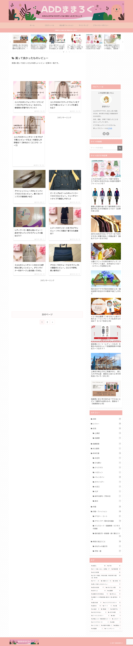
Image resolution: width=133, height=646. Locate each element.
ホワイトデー (107, 482)
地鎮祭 (107, 438)
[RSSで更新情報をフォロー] (107, 133)
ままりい (106, 106)
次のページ (47, 314)
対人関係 (106, 448)
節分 (107, 501)
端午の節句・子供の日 (107, 496)
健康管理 (107, 444)
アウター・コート (108, 516)
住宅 (107, 428)
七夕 (107, 491)
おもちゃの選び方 (107, 546)
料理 (107, 507)
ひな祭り (107, 463)
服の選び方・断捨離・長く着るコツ (108, 535)
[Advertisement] (47, 74)
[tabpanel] (21, 42)
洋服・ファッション (107, 511)
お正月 (107, 458)
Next (123, 42)
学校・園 (108, 551)
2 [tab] (66, 52)
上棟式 (108, 433)
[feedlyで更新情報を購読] (104, 133)
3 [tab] (69, 52)
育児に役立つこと (107, 541)
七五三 (107, 486)
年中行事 (107, 453)
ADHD (107, 419)
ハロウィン (107, 472)
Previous (10, 42)
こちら (110, 128)
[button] (119, 148)
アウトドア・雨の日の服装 (108, 521)
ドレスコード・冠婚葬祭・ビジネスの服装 (107, 527)
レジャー (107, 424)
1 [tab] (64, 52)
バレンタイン (108, 477)
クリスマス (107, 467)
